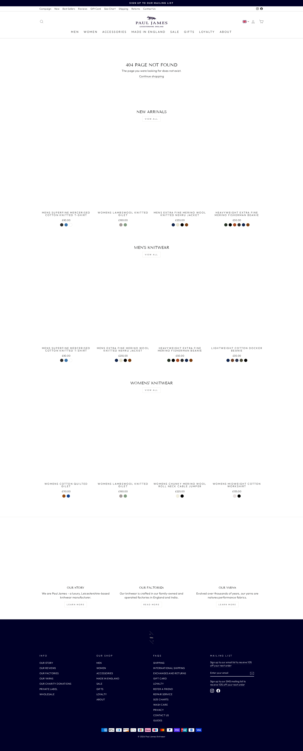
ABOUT (226, 32)
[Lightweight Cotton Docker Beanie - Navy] (228, 360)
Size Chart (110, 8)
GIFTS (189, 32)
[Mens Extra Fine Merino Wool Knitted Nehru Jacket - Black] (182, 224)
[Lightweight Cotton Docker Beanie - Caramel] (232, 360)
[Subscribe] (252, 673)
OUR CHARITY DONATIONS (55, 683)
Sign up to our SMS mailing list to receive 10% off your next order (228, 683)
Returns (135, 8)
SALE (174, 32)
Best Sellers (68, 8)
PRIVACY (158, 709)
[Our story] (75, 556)
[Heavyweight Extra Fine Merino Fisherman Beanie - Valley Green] (225, 224)
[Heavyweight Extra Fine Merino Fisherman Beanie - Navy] (243, 224)
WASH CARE (160, 704)
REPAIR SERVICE (162, 694)
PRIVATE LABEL (48, 689)
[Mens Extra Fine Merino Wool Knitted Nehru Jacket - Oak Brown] (186, 224)
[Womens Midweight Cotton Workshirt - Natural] (234, 496)
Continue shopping (151, 76)
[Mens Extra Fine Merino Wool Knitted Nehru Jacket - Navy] (173, 224)
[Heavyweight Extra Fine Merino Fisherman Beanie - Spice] (234, 224)
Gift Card (95, 8)
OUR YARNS (46, 678)
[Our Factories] (151, 556)
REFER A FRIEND (163, 689)
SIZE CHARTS (161, 699)
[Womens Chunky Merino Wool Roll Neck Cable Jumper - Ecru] (177, 496)
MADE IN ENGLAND (148, 32)
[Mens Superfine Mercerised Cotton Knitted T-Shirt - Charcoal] (61, 224)
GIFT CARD (160, 678)
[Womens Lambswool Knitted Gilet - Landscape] (125, 224)
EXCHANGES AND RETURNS (169, 673)
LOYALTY (207, 32)
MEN (75, 32)
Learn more (75, 604)
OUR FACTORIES (49, 673)
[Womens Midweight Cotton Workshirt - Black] (239, 496)
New (56, 8)
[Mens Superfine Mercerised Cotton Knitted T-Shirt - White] (70, 224)
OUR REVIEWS (47, 668)
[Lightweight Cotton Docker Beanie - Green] (241, 360)
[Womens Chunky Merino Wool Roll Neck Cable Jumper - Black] (182, 496)
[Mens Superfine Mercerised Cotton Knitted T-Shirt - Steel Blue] (66, 224)
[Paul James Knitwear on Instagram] (212, 691)
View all (151, 119)
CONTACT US (161, 715)
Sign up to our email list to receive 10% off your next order (231, 664)
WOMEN (91, 32)
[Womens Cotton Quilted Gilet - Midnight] (68, 496)
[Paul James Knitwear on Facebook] (218, 691)
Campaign (45, 8)
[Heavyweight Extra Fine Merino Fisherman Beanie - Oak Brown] (248, 224)
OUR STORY (46, 662)
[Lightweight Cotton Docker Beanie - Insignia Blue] (236, 360)
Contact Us (149, 8)
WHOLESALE (46, 694)
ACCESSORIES (114, 32)
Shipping (123, 8)
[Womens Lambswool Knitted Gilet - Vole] (120, 224)
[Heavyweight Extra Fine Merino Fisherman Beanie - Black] (230, 224)
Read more (151, 604)
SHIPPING (159, 662)
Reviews (82, 8)
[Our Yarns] (227, 556)
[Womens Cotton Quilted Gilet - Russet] (63, 496)
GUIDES (157, 720)
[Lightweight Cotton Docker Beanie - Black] (245, 360)
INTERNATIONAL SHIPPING (169, 668)
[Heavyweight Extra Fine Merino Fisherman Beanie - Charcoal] (239, 224)
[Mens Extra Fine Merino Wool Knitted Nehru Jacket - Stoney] (177, 224)
